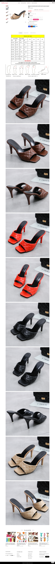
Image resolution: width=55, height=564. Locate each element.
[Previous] (10, 14)
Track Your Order (19, 556)
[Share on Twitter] (7, 555)
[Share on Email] (12, 555)
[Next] (25, 14)
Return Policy (30, 555)
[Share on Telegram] (11, 555)
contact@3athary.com (4, 0)
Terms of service (30, 556)
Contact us (18, 555)
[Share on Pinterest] (8, 555)
